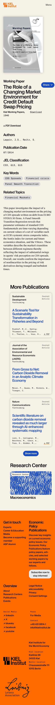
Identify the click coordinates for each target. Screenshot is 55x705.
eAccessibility (36, 589)
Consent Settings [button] (38, 595)
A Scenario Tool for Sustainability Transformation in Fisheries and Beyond (27, 316)
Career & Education (13, 530)
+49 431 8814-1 (38, 624)
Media (6, 534)
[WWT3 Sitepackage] (14, 5)
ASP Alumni (9, 544)
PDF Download (13, 125)
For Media (35, 615)
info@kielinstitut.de (40, 627)
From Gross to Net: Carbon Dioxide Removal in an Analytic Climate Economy (30, 375)
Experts (7, 527)
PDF (48, 334)
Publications (9, 597)
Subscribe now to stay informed (40, 574)
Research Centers (12, 594)
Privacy (32, 592)
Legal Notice (35, 585)
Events (6, 601)
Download (36, 112)
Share (46, 84)
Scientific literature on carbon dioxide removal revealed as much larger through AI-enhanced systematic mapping (29, 423)
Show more (31, 453)
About (6, 590)
